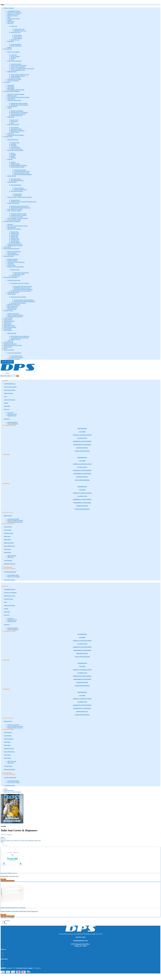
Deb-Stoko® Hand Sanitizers (18, 297)
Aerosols (9, 108)
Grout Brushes (18, 194)
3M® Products (8, 330)
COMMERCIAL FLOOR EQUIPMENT (82, 441)
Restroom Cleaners (12, 15)
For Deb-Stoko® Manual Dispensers (24, 300)
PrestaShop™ (44, 968)
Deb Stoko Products (9, 321)
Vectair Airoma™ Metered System (20, 74)
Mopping (9, 159)
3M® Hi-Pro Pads (15, 339)
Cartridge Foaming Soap (13, 280)
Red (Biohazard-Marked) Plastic (15, 89)
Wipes (12, 123)
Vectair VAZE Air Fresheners (18, 65)
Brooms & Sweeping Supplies (15, 150)
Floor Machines (11, 227)
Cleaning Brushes (12, 182)
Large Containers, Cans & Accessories (17, 218)
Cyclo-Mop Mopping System (22, 171)
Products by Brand (9, 729)
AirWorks (13, 58)
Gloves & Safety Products (14, 219)
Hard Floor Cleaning (16, 129)
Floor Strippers (18, 38)
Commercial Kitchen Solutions (15, 135)
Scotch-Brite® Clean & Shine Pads (20, 336)
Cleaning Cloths (15, 142)
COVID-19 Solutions (9, 774)
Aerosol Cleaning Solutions (18, 114)
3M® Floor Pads (11, 333)
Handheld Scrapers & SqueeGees (19, 206)
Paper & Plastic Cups (13, 254)
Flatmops (13, 162)
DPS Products (7, 322)
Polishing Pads (15, 238)
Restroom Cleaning (12, 259)
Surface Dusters (11, 176)
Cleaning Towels (15, 200)
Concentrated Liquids (16, 356)
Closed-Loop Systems (13, 313)
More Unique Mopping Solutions (23, 174)
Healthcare (7, 689)
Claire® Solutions (15, 77)
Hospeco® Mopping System (21, 173)
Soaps (9, 17)
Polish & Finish (15, 132)
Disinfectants (10, 117)
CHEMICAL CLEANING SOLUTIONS (82, 435)
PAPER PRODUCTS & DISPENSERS (82, 444)
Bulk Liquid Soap (12, 307)
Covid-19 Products (9, 350)
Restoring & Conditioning (17, 130)
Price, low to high (26, 840)
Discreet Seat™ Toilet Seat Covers (9, 873)
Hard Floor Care (15, 39)
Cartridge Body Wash (13, 292)
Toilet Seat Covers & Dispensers (16, 262)
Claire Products (8, 319)
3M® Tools (10, 340)
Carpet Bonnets (15, 241)
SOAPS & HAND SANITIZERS (82, 451)
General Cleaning (18, 188)
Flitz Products (7, 324)
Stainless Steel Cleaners (13, 18)
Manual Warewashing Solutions (19, 103)
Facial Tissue (7, 247)
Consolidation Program (13, 11)
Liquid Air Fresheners (13, 80)
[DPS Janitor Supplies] (18, 370)
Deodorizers (10, 41)
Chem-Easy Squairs (16, 64)
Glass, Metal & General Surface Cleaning (18, 97)
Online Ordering (7, 361)
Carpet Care (14, 26)
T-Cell (12, 59)
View (2, 842)
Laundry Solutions (12, 106)
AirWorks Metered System (18, 76)
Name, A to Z (10, 840)
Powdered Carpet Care (20, 30)
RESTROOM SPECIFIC (82, 447)
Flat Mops (13, 144)
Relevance (4, 840)
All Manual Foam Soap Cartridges (20, 283)
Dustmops (13, 154)
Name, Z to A (18, 840)
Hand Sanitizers (11, 294)
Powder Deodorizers (16, 46)
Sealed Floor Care (15, 32)
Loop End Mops (15, 147)
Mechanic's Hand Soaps (13, 304)
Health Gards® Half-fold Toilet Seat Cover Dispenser (13, 907)
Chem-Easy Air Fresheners (14, 12)
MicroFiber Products (12, 139)
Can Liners (7, 82)
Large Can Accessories (17, 216)
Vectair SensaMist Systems (18, 70)
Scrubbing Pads (15, 233)
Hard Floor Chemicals (13, 124)
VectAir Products (8, 342)
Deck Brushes (18, 195)
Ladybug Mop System (20, 170)
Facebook (6, 952)
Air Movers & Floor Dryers (14, 244)
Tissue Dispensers (15, 275)
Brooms (13, 153)
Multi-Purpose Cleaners (13, 14)
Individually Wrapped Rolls (21, 272)
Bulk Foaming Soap (12, 306)
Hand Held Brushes (16, 185)
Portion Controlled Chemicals (15, 315)
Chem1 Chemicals (9, 8)
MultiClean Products (9, 325)
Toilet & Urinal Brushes (20, 189)
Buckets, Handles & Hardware (19, 165)
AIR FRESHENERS (82, 428)
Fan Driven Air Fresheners (14, 61)
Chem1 (6, 586)
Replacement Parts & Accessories (13, 345)
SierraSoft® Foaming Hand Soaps (23, 286)
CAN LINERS (82, 431)
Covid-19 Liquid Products (14, 353)
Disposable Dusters (16, 179)
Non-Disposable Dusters (17, 180)
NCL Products (8, 328)
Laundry (9, 20)
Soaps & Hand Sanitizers (10, 277)
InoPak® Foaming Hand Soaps (22, 288)
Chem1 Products (8, 318)
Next (6, 923)
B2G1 (5, 348)
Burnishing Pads (15, 239)
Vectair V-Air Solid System (18, 67)
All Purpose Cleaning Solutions (15, 94)
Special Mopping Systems (17, 167)
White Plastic (10, 86)
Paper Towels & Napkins (14, 251)
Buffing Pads (14, 236)
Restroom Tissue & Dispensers (15, 266)
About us (6, 962)
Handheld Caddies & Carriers (18, 213)
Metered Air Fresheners (17, 111)
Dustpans (13, 157)
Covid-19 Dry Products (13, 359)
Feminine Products (12, 260)
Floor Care (10, 23)
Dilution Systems (8, 310)
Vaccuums (10, 224)
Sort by (3, 837)
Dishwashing (10, 21)
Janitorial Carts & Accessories (18, 215)
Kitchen (9, 47)
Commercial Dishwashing (14, 100)
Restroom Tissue (15, 269)
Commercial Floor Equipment (12, 221)
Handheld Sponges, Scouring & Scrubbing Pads (23, 201)
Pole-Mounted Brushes (17, 191)
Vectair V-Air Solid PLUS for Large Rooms (22, 68)
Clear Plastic (10, 85)
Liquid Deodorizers (16, 44)
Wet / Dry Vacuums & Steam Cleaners (17, 226)
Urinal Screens (11, 265)
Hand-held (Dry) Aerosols (14, 79)
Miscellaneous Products (10, 343)
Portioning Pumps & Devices (15, 316)
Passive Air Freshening (13, 52)
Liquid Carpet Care (19, 29)
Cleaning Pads (14, 235)
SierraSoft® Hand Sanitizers (18, 303)
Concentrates (14, 121)
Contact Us (7, 963)
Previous (7, 920)
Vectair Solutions (15, 56)
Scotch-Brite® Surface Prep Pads (19, 337)
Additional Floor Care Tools (14, 245)
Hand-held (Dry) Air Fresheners (19, 112)
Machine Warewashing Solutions (19, 105)
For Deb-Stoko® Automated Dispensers (24, 301)
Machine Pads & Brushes (14, 229)
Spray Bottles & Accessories (14, 209)
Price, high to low (36, 840)
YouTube (6, 954)
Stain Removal (11, 98)
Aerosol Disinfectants (16, 115)
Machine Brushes (15, 242)
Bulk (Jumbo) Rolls (19, 274)
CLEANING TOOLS (82, 438)
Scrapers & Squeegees (13, 203)
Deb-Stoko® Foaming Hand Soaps (23, 289)
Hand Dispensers (11, 309)
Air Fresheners (8, 49)
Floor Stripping (15, 127)
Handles (13, 156)
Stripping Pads (14, 232)
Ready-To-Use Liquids (17, 357)
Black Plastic (10, 88)
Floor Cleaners (18, 36)
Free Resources (8, 347)
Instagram (6, 955)
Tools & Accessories (16, 148)
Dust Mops (14, 145)
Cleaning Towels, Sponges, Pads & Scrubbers (19, 197)
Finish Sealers (17, 35)
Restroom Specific (9, 256)
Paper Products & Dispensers (11, 248)
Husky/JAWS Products (10, 327)
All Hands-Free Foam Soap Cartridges (21, 291)
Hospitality (7, 660)
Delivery (6, 965)
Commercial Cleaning (10, 631)
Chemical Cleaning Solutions (11, 91)
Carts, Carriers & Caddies (14, 210)
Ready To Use (14, 120)
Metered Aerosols (12, 71)
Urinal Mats (10, 263)
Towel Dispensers (12, 253)
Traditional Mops (15, 164)
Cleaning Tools (8, 136)
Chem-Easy (14, 55)
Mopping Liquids (12, 95)
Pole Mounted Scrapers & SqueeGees (21, 207)
